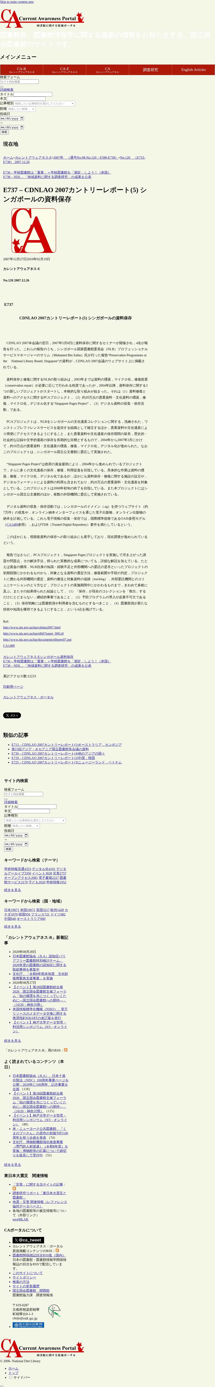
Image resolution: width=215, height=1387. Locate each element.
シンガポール (50, 657)
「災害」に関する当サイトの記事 (38, 1184)
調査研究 (150, 70)
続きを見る (12, 890)
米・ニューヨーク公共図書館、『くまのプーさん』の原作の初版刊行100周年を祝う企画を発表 (40, 1133)
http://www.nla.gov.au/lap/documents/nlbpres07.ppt (37, 639)
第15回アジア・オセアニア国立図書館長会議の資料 (50, 749)
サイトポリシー (24, 1277)
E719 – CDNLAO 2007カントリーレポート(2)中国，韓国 (53, 758)
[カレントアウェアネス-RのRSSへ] (65, 1050)
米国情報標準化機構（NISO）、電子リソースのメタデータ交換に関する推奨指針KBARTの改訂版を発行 (40, 1013)
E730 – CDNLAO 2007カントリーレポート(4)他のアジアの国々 (58, 753)
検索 (4, 131)
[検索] (1, 86)
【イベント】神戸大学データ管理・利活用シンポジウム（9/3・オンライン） (40, 1027)
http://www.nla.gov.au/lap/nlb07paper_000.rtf (33, 633)
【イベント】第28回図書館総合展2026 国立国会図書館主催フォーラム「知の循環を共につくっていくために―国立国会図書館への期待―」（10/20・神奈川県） (39, 996)
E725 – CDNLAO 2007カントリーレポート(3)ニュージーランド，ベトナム (67, 762)
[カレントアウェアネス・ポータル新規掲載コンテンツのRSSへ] (57, 1251)
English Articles (193, 69)
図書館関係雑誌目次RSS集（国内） (39, 1255)
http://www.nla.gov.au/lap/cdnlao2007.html (31, 627)
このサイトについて (28, 1273)
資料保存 (66, 657)
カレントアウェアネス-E (21, 657)
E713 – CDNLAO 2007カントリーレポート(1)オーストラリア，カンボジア (67, 744)
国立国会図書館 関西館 (31, 1290)
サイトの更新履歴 (26, 1286)
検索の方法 (21, 1282)
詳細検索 (6, 89)
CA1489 (12, 524)
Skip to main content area (17, 2)
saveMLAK (21, 1219)
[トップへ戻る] (1, 1386)
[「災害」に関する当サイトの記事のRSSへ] (14, 1189)
